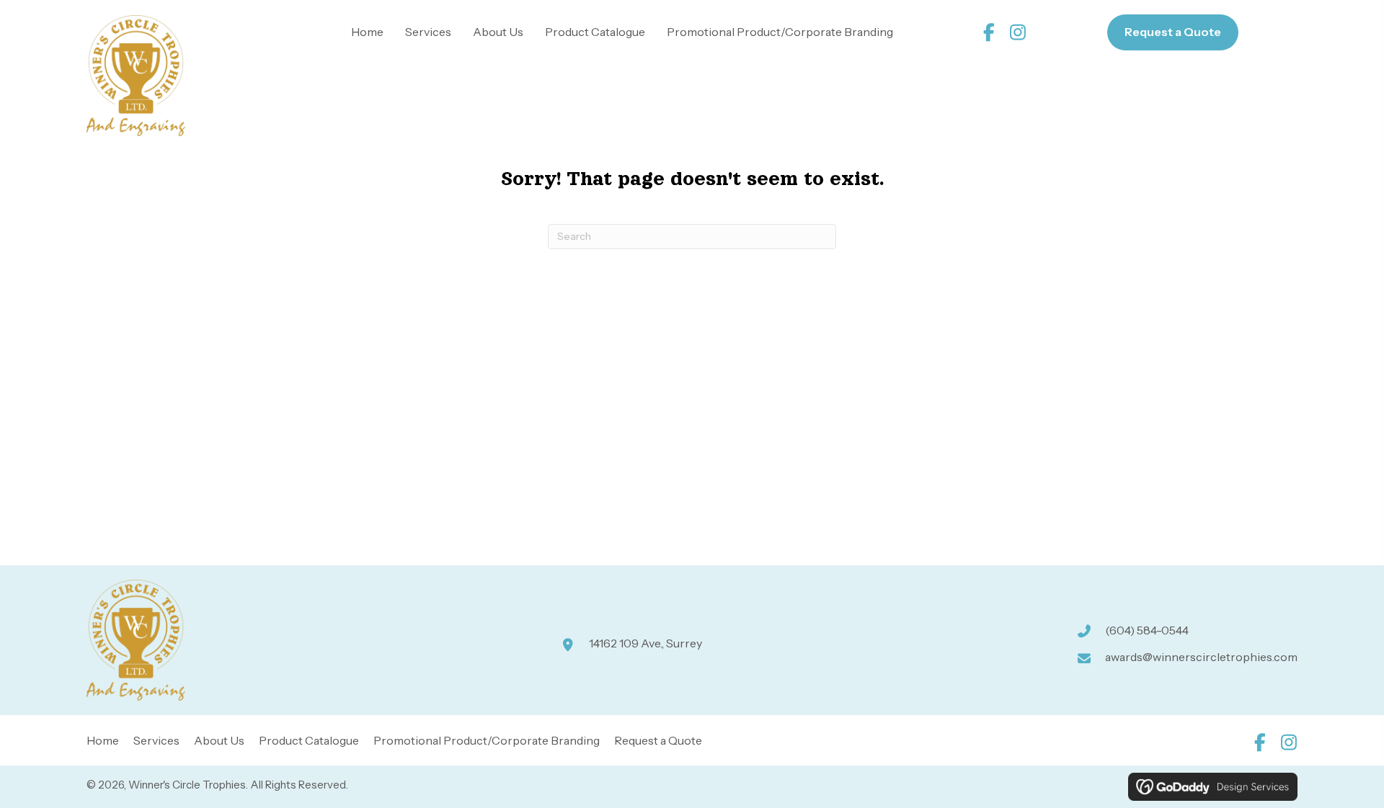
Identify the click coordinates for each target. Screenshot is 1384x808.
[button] (989, 32)
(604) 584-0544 (1147, 630)
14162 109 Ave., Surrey (645, 643)
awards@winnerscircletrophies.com (1201, 657)
